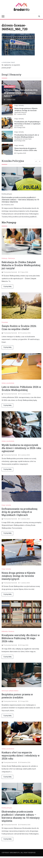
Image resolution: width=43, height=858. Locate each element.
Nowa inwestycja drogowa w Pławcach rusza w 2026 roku (25, 149)
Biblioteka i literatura (8, 631)
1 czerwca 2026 (21, 114)
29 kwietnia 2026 (8, 204)
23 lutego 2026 (20, 127)
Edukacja (4, 258)
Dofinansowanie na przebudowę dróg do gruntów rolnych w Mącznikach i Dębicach (20, 93)
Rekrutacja (11, 258)
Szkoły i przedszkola (8, 383)
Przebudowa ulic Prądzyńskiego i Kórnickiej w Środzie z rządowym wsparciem (27, 124)
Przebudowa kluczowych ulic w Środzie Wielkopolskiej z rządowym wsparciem (26, 137)
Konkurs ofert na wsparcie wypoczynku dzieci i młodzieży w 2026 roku (20, 755)
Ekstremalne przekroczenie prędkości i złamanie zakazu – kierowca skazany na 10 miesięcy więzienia (20, 199)
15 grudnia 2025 (21, 153)
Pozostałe (5, 322)
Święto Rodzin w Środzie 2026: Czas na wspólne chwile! (19, 328)
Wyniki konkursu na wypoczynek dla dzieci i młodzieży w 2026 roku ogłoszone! (21, 448)
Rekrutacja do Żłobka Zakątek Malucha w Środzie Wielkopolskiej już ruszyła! (21, 265)
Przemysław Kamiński (10, 272)
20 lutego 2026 (20, 141)
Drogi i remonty (10, 86)
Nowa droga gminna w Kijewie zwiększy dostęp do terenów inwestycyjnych (25, 110)
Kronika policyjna (7, 194)
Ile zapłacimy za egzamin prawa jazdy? (11, 66)
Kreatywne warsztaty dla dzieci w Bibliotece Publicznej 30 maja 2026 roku (21, 638)
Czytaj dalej (7, 286)
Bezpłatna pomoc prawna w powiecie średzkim (17, 696)
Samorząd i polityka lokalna (10, 691)
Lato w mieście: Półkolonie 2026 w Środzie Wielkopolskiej (21, 389)
